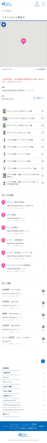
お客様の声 (6, 373)
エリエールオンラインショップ (13, 409)
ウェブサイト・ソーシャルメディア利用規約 (24, 424)
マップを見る (6, 11)
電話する (40, 98)
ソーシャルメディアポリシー (13, 426)
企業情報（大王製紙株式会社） (29, 428)
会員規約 (41, 426)
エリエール (7, 4)
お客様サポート (8, 396)
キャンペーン (7, 382)
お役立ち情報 (7, 386)
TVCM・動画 (7, 391)
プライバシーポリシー (30, 426)
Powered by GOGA (7, 69)
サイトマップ (13, 428)
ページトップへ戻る (43, 361)
